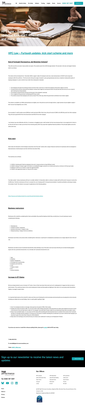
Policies (3, 397)
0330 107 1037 (67, 3)
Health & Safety (22, 3)
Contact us (79, 3)
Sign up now (78, 358)
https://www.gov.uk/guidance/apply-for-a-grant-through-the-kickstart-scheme (25, 196)
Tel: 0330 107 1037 (7, 379)
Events (53, 3)
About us (3, 391)
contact (45, 327)
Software (37, 3)
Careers (59, 3)
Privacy (3, 394)
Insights (48, 3)
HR (16, 3)
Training (43, 3)
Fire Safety (30, 3)
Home (2, 388)
